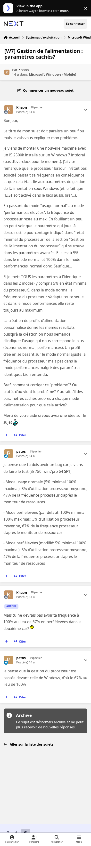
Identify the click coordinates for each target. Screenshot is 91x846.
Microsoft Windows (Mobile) (52, 74)
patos (21, 451)
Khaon (23, 69)
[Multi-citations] (6, 435)
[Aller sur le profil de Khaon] (6, 72)
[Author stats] (86, 109)
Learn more (9, 8)
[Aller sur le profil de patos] (8, 453)
